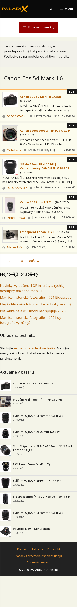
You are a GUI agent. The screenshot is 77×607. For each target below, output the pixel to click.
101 (22, 261)
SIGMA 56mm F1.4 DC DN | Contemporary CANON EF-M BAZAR (44, 166)
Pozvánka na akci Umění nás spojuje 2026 (33, 311)
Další (34, 261)
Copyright (53, 549)
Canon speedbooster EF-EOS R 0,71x (45, 130)
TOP (72, 91)
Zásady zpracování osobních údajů (38, 556)
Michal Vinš (14, 150)
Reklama (37, 549)
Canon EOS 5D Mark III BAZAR (40, 96)
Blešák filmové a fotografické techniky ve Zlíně (35, 304)
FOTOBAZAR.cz (17, 116)
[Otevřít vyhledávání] (51, 9)
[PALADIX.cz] (15, 9)
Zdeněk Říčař (15, 247)
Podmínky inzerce (39, 562)
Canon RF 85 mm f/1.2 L (36, 202)
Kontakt (22, 549)
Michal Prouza (16, 218)
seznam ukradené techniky (34, 348)
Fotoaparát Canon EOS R (37, 232)
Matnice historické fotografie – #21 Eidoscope (35, 297)
